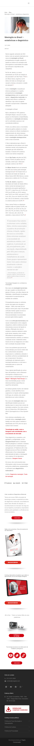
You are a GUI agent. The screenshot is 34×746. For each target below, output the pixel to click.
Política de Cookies (10, 727)
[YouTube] (10, 686)
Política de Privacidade (11, 731)
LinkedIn (17, 483)
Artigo (7, 48)
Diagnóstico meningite (16, 474)
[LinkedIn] (6, 686)
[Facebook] (15, 686)
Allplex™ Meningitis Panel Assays (15, 378)
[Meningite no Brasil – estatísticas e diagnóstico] (17, 25)
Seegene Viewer (17, 458)
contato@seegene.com (13, 681)
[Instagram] (20, 686)
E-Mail (26, 483)
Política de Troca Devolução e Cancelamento (13, 722)
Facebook (9, 483)
